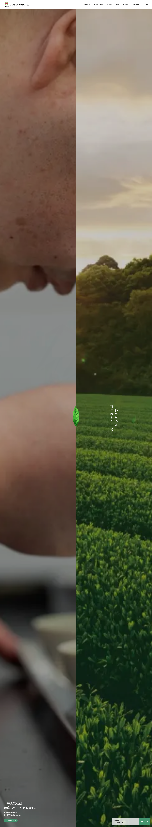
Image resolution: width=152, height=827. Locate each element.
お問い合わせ (135, 4)
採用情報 (125, 4)
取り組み (117, 4)
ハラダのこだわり (98, 4)
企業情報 (87, 4)
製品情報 (109, 4)
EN (147, 4)
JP (144, 4)
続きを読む (11, 820)
